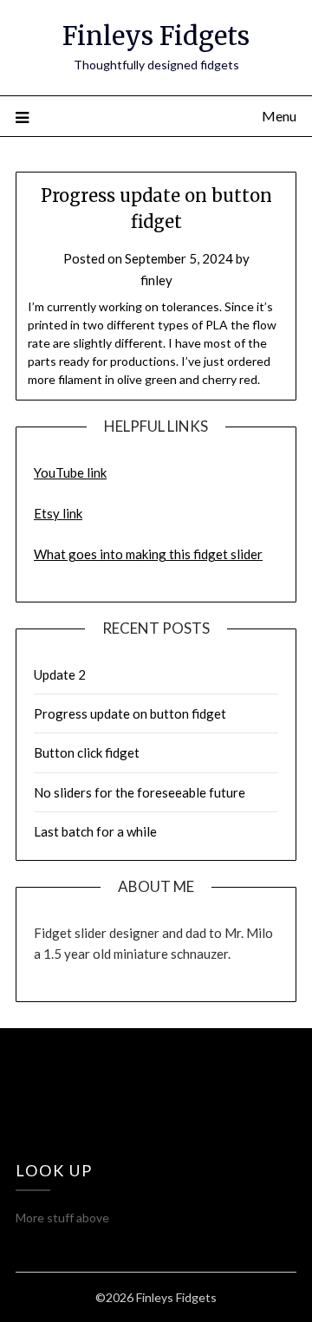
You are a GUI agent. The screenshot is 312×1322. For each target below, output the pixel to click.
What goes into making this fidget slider (148, 554)
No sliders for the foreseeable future (139, 792)
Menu (279, 115)
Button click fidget (87, 752)
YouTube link (70, 472)
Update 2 (60, 674)
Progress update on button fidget (130, 713)
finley (156, 280)
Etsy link (58, 513)
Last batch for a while (95, 831)
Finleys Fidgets (156, 36)
